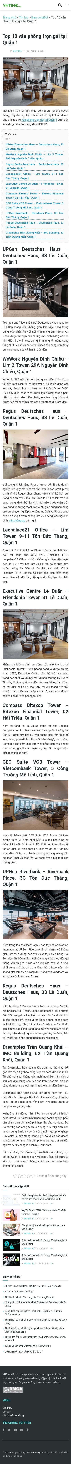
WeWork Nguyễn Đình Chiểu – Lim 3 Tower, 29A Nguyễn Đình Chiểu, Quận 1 (35, 156)
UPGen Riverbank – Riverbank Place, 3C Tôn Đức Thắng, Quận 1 (35, 215)
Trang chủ (9, 17)
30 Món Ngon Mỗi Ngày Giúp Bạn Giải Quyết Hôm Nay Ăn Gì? (33, 1286)
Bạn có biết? (39, 17)
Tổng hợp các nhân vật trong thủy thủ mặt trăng (28, 1346)
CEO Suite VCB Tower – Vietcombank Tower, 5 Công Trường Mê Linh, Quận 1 (35, 205)
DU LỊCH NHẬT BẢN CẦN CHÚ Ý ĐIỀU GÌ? (24, 1351)
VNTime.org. (35, 1452)
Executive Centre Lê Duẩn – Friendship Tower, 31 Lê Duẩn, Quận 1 (35, 185)
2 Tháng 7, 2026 (41, 1219)
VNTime (17, 51)
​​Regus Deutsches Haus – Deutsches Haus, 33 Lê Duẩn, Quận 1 (35, 225)
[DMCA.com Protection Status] (13, 1389)
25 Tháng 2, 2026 (41, 1263)
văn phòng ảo (17, 520)
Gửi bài (6, 1411)
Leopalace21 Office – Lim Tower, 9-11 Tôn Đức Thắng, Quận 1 (35, 176)
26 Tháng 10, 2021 (36, 51)
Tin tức (24, 17)
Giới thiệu (7, 1407)
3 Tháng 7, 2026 (41, 1204)
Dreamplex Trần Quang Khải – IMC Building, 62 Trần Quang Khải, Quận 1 (35, 234)
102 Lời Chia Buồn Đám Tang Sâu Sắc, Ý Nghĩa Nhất (29, 1297)
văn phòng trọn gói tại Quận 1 (39, 119)
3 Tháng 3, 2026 (41, 1248)
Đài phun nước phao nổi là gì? (19, 1291)
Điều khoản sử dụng (13, 1415)
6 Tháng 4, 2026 (41, 1233)
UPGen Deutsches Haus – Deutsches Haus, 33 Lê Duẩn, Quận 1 (35, 146)
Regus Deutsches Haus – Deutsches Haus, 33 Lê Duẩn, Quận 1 (35, 166)
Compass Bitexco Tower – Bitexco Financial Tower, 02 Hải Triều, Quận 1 (35, 195)
